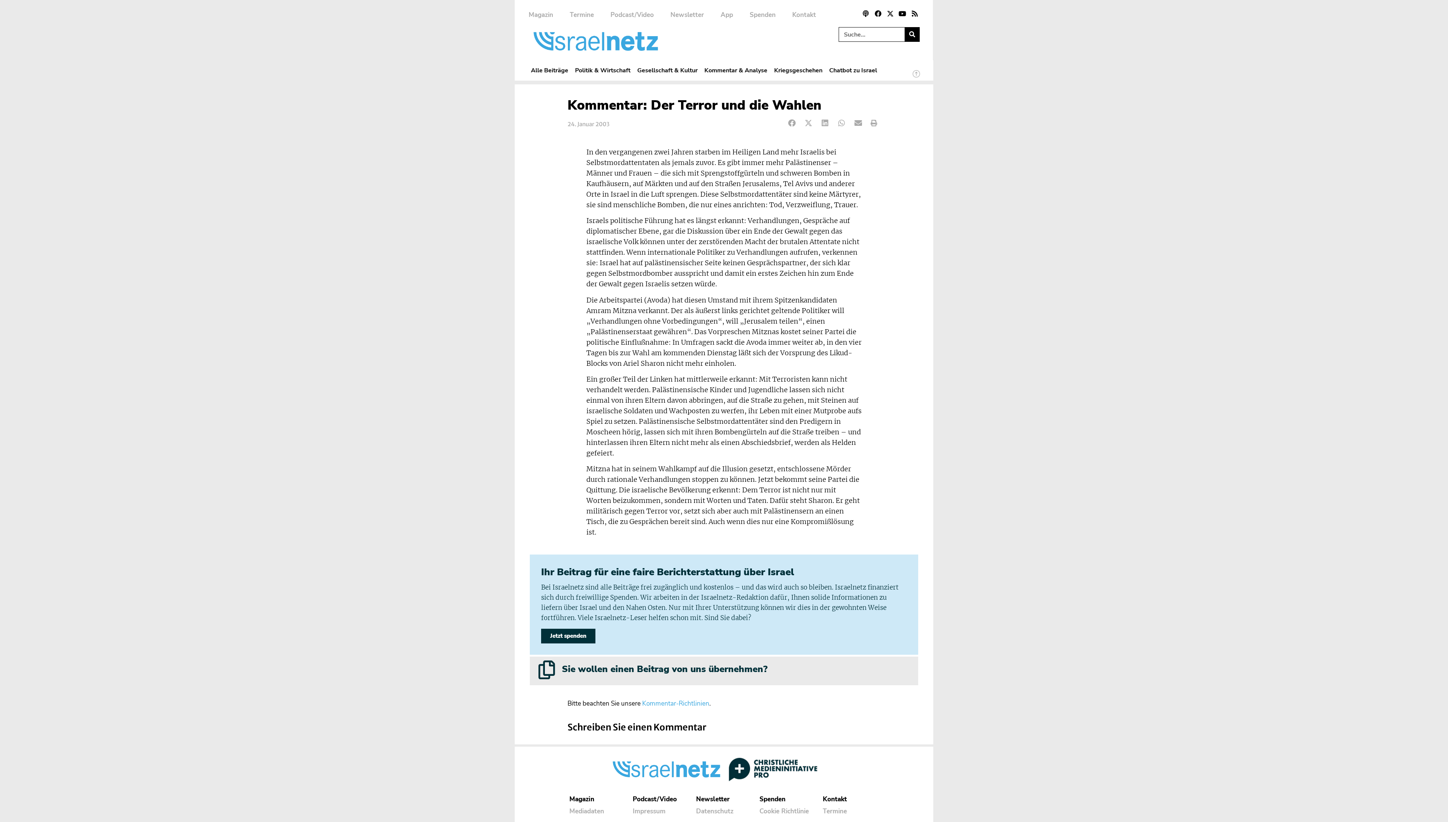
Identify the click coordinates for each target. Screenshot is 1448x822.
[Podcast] (866, 14)
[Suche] (912, 34)
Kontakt (804, 15)
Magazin (541, 15)
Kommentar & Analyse (735, 70)
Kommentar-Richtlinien (675, 703)
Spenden (763, 15)
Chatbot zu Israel (853, 70)
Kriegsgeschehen (798, 70)
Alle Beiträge (549, 70)
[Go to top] (916, 77)
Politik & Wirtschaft (602, 70)
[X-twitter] (890, 14)
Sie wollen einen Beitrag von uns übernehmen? (664, 669)
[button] (792, 123)
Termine (582, 15)
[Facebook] (878, 14)
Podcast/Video (632, 15)
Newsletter (687, 15)
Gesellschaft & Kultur (667, 70)
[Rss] (915, 14)
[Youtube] (902, 14)
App (727, 15)
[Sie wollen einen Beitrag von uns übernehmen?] (546, 669)
